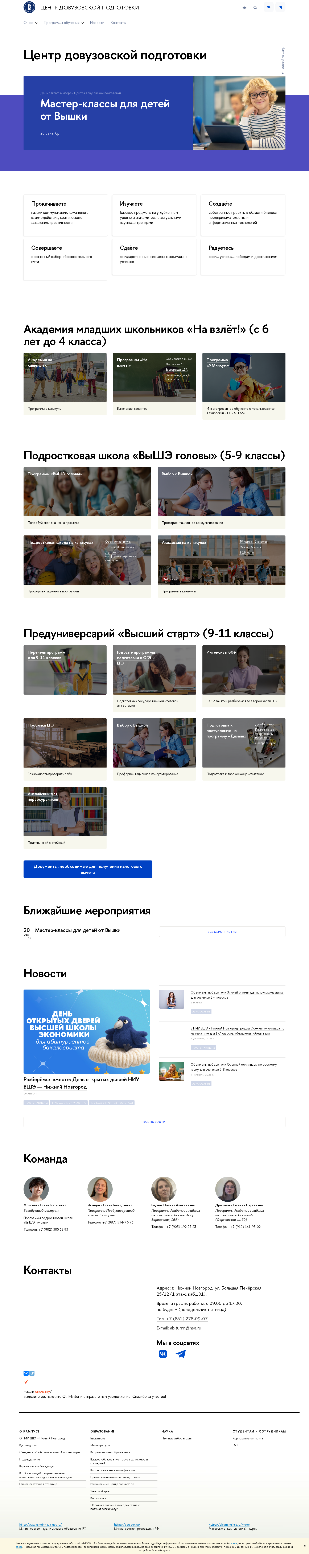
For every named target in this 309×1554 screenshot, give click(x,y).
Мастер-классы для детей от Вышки (77, 930)
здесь (234, 1543)
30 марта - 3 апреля (253, 541)
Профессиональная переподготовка (115, 1477)
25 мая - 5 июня (250, 547)
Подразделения (30, 1459)
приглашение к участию (69, 1102)
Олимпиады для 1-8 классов (178, 377)
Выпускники (98, 1498)
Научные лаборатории (177, 1438)
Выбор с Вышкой (177, 474)
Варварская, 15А (177, 369)
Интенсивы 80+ (221, 652)
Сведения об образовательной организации (49, 1452)
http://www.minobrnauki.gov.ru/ (40, 1524)
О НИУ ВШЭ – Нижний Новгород (42, 1438)
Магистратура (100, 1445)
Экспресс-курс (265, 743)
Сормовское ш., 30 (179, 359)
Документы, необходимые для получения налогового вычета (88, 869)
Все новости (154, 1122)
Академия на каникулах (40, 362)
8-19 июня (246, 552)
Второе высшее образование (110, 1452)
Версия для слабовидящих (37, 1466)
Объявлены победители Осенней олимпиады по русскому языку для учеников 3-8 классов (234, 1067)
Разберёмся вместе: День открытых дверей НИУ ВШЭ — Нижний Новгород (81, 1083)
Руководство (28, 1445)
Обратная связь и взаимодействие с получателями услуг (115, 1507)
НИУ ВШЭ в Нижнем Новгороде (112, 1102)
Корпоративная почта (248, 1438)
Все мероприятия (222, 932)
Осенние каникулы (118, 541)
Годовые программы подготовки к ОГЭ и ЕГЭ (136, 657)
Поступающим (36, 1102)
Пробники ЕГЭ (41, 725)
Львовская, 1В (175, 364)
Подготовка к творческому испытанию (264, 733)
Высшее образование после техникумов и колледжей (119, 1461)
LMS (235, 1445)
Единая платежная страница (38, 1484)
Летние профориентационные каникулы (120, 556)
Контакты (118, 22)
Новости (97, 22)
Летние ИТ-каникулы (119, 547)
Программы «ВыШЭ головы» (55, 474)
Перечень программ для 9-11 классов (46, 654)
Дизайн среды (264, 724)
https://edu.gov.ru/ (127, 1524)
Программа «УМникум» (218, 362)
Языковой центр (101, 1491)
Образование (201, 1011)
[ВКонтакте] (26, 1373)
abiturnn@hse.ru (185, 1328)
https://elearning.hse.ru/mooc (229, 1524)
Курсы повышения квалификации (112, 1470)
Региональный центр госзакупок (112, 1484)
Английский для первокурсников (43, 796)
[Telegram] (31, 1373)
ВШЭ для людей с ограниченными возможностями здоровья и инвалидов (45, 1475)
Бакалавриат (98, 1438)
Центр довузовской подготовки (89, 7)
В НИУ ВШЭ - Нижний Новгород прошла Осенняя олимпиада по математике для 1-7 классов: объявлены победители (237, 1031)
